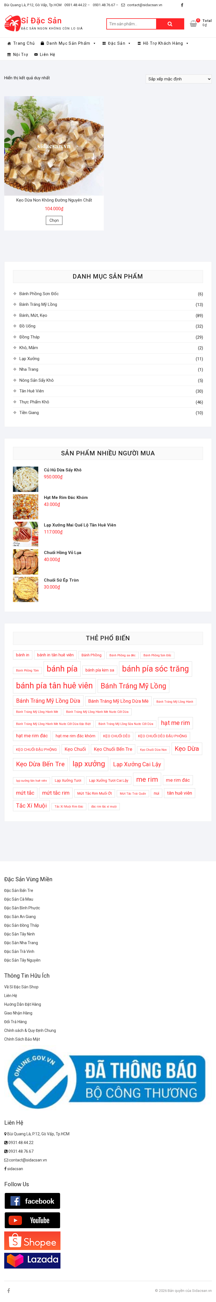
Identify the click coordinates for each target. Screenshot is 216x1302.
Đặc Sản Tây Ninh (19, 934)
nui (156, 793)
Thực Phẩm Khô (34, 401)
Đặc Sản (116, 43)
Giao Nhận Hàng (18, 1013)
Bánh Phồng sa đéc (122, 655)
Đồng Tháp (29, 337)
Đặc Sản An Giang (20, 916)
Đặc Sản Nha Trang (21, 943)
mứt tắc (25, 793)
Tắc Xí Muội (31, 805)
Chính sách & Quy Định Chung (30, 1030)
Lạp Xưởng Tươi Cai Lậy (108, 780)
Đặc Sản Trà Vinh (19, 951)
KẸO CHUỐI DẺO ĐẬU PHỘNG (162, 736)
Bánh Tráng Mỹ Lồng (38, 304)
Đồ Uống (27, 326)
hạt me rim (175, 722)
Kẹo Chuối (75, 749)
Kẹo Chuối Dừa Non (153, 750)
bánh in (22, 654)
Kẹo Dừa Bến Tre (40, 764)
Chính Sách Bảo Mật (22, 1039)
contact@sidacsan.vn (144, 5)
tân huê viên (179, 793)
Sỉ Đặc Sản (41, 20)
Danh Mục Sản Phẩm (69, 43)
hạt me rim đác (32, 735)
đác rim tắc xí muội (104, 806)
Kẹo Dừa (187, 748)
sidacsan (14, 1169)
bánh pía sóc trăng (155, 668)
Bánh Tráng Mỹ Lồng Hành (174, 702)
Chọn (54, 220)
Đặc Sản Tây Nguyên (22, 960)
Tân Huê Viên (31, 391)
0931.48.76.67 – (105, 5)
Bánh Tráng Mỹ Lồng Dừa (48, 700)
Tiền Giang (29, 412)
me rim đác (178, 780)
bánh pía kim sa (100, 670)
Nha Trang (28, 369)
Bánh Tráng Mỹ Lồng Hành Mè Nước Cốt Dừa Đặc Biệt (53, 724)
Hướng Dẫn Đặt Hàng (22, 1004)
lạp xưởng (89, 764)
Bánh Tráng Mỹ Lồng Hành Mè (37, 712)
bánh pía (62, 668)
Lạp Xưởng (29, 358)
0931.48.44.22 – (77, 5)
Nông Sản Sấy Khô (36, 380)
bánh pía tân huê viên (54, 685)
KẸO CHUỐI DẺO (116, 736)
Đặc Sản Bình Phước (22, 908)
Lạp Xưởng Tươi (68, 780)
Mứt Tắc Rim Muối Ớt (94, 793)
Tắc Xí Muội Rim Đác (69, 806)
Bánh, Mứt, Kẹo (33, 315)
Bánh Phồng (92, 655)
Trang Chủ (24, 43)
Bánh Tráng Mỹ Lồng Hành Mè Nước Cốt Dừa (97, 712)
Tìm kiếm (170, 24)
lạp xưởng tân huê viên (31, 781)
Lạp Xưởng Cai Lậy (137, 764)
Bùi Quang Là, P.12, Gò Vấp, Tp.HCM (33, 5)
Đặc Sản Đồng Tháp (21, 925)
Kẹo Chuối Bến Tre (113, 749)
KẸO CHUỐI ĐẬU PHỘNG (36, 749)
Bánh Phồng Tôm (27, 670)
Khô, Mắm (28, 347)
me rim (147, 779)
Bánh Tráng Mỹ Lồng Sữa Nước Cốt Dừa (125, 724)
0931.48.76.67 (20, 1151)
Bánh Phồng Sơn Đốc (39, 293)
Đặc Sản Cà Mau (18, 899)
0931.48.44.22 (20, 1142)
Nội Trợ (20, 54)
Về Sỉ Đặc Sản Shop (21, 987)
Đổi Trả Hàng (15, 1022)
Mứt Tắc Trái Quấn (133, 793)
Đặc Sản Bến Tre (18, 890)
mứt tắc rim (55, 793)
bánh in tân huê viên (55, 654)
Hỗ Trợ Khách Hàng (163, 43)
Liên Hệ (47, 54)
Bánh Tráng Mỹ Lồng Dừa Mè (118, 701)
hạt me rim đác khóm (75, 735)
